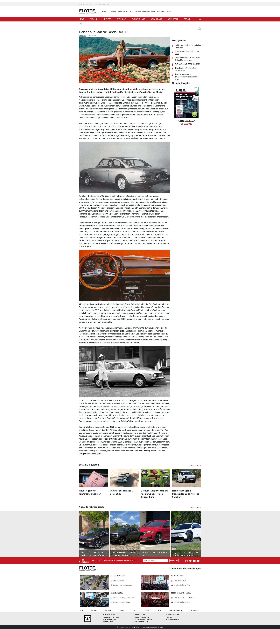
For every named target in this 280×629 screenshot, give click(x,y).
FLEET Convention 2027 (181, 593)
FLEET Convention (109, 11)
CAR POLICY (122, 19)
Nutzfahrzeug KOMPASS (143, 619)
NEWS (81, 19)
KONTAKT (93, 4)
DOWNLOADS (156, 19)
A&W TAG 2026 (177, 576)
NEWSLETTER (173, 19)
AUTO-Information (109, 619)
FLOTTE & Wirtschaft (186, 121)
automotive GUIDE (172, 615)
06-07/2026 (186, 123)
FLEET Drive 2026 (118, 576)
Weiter (197, 15)
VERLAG (81, 4)
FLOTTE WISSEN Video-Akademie (142, 11)
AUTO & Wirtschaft (110, 615)
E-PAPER (107, 19)
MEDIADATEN (101, 4)
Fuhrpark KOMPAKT (164, 11)
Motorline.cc (108, 622)
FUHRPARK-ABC (138, 19)
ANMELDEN (174, 561)
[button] (83, 534)
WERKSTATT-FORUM (141, 622)
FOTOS (187, 19)
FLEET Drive (122, 11)
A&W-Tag (169, 617)
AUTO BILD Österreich (111, 617)
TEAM (87, 4)
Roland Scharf (92, 35)
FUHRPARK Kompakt (142, 617)
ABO (107, 4)
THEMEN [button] (93, 19)
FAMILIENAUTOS (140, 615)
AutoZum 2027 (117, 593)
